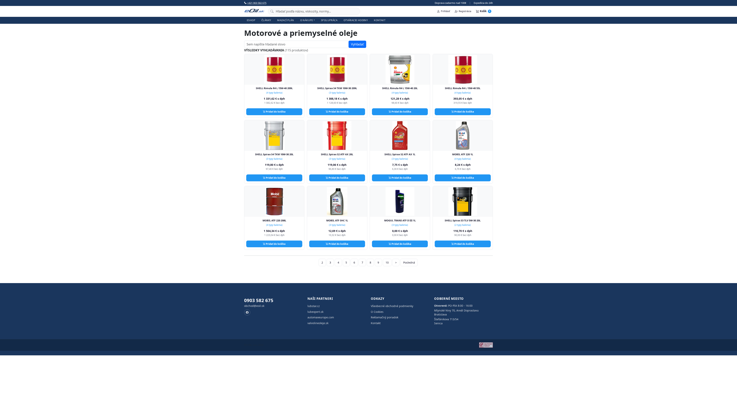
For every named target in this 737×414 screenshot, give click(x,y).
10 (387, 262)
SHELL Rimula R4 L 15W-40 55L (462, 88)
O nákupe (306, 20)
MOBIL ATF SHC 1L (337, 220)
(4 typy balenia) (274, 92)
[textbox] (296, 44)
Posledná (409, 262)
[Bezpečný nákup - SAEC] (486, 345)
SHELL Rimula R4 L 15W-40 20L (400, 88)
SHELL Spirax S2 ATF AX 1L (399, 154)
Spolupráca (329, 20)
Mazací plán (285, 20)
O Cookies (377, 312)
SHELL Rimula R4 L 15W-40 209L (274, 88)
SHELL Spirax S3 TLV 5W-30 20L (463, 220)
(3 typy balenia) (337, 92)
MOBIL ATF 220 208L (274, 220)
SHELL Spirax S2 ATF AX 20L (337, 154)
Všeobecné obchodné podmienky (392, 306)
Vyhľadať (357, 44)
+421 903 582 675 (256, 3)
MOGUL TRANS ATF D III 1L (400, 220)
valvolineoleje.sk (317, 323)
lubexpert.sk (315, 312)
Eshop (251, 20)
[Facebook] (247, 312)
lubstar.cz (313, 306)
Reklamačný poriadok (384, 317)
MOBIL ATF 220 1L (462, 154)
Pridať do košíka (275, 111)
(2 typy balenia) (462, 225)
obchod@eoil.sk (254, 306)
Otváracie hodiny (356, 20)
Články (266, 20)
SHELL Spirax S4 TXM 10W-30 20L (274, 154)
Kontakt (379, 20)
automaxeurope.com (320, 317)
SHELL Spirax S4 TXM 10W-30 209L (337, 88)
